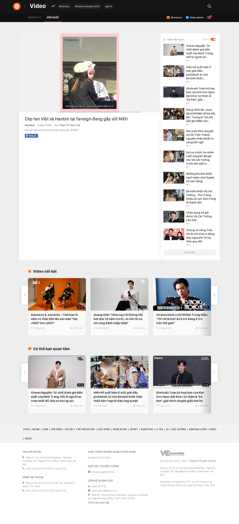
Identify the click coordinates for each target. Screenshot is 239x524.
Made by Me (120, 429)
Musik (36, 429)
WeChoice (64, 6)
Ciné (45, 429)
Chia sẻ (32, 135)
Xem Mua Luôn (197, 429)
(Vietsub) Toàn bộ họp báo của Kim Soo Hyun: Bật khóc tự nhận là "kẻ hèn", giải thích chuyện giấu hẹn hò (180, 397)
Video (212, 429)
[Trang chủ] (38, 6)
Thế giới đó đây (85, 429)
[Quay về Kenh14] (17, 6)
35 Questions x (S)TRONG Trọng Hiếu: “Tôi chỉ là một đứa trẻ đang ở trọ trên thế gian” (182, 319)
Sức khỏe (104, 429)
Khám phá (147, 429)
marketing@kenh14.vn (103, 472)
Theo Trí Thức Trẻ (69, 125)
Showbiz (30, 125)
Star (26, 429)
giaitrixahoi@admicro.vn (104, 490)
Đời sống (56, 429)
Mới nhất (53, 17)
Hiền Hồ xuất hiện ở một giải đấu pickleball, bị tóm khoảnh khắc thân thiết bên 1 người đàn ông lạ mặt (118, 397)
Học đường (179, 429)
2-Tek (159, 429)
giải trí (108, 6)
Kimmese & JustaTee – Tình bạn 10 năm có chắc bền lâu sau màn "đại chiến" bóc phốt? (54, 319)
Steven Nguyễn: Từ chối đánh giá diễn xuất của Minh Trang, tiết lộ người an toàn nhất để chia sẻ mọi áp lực (57, 397)
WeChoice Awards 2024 (87, 6)
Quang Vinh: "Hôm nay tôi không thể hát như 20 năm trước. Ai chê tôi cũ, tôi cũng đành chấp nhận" (118, 319)
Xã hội (69, 429)
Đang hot (34, 17)
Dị (167, 429)
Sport (134, 429)
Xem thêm (189, 252)
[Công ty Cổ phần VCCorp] (172, 453)
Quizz (28, 438)
